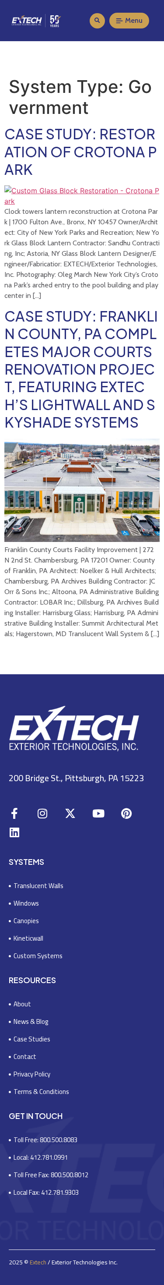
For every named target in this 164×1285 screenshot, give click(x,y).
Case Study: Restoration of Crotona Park (80, 151)
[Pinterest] (126, 813)
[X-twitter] (70, 813)
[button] (97, 20)
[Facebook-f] (14, 813)
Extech (38, 1262)
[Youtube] (98, 813)
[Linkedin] (14, 832)
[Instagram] (42, 813)
